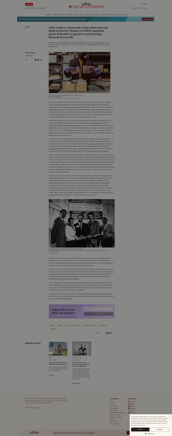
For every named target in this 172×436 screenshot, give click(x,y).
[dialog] (151, 425)
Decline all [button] (160, 429)
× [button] (170, 416)
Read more (142, 425)
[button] (150, 434)
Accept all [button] (140, 429)
